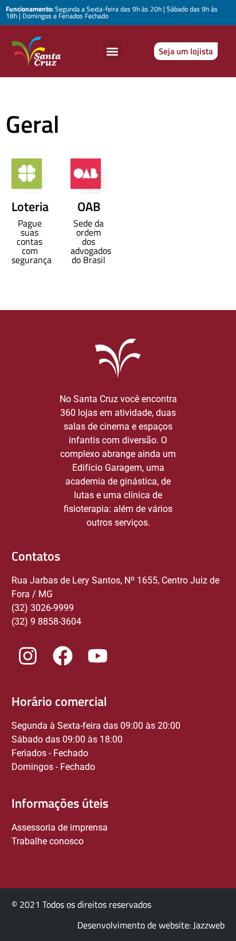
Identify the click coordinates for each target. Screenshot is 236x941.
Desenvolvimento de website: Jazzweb (151, 925)
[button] (112, 51)
